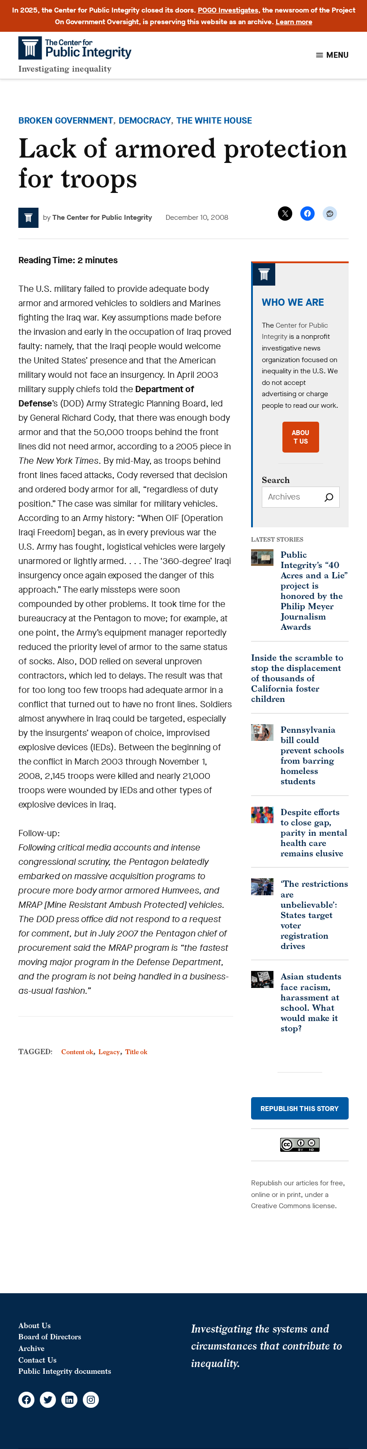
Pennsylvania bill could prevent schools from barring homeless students (312, 755)
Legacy (109, 1052)
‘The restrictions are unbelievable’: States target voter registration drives (314, 914)
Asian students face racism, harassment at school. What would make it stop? (311, 1002)
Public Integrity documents (64, 1371)
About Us (34, 1325)
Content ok (77, 1052)
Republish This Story (299, 1108)
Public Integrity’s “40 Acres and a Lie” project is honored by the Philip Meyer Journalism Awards (314, 590)
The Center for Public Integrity (102, 217)
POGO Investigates (228, 10)
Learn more (294, 21)
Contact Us (37, 1359)
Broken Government (65, 121)
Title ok (136, 1052)
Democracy (145, 121)
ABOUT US (300, 436)
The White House (214, 121)
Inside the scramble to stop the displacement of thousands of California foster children (297, 678)
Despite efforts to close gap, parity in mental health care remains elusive (314, 832)
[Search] (329, 497)
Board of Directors (49, 1336)
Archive (31, 1348)
